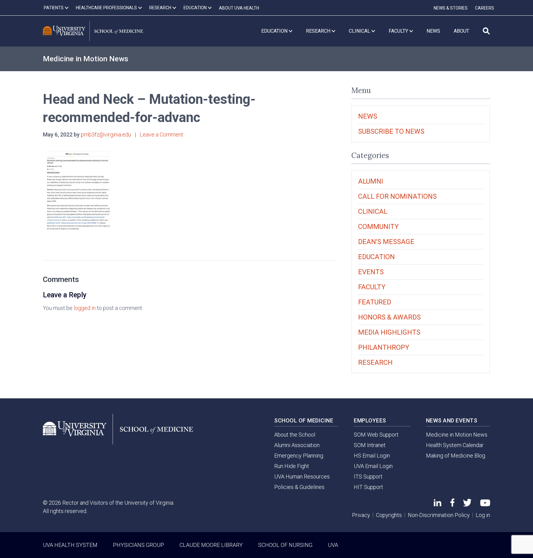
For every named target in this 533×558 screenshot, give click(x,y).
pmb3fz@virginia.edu (106, 134)
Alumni (370, 181)
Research (375, 362)
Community (378, 226)
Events (371, 272)
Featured (374, 302)
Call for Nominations (397, 196)
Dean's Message (386, 242)
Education (376, 257)
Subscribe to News (391, 131)
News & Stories (451, 8)
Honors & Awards (389, 317)
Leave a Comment (161, 134)
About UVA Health (239, 8)
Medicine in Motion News (85, 59)
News (367, 116)
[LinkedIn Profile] (437, 504)
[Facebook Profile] (452, 504)
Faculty (372, 287)
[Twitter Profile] (467, 504)
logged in (85, 308)
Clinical (372, 211)
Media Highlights (389, 332)
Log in (483, 515)
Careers (484, 8)
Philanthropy (383, 347)
